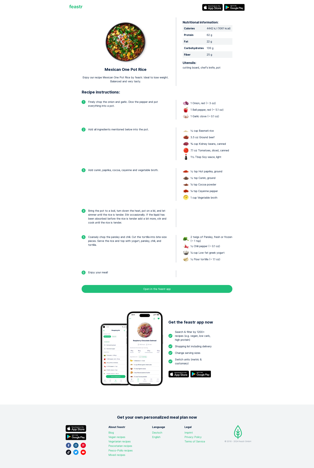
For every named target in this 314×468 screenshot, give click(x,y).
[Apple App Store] (212, 7)
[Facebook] (68, 445)
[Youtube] (83, 452)
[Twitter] (75, 452)
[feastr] (75, 7)
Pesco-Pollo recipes (120, 450)
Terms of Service (194, 441)
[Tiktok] (68, 452)
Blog (111, 432)
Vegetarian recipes (119, 441)
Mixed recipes (116, 455)
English (156, 437)
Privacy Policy (193, 437)
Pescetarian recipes (120, 446)
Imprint (188, 432)
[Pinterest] (83, 445)
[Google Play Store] (234, 7)
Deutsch (157, 432)
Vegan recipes (116, 437)
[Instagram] (75, 445)
